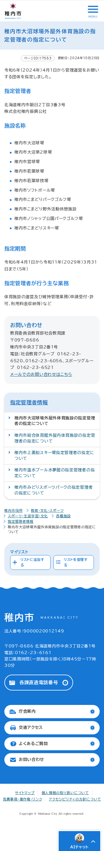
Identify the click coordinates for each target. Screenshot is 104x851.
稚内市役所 (13, 510)
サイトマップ (24, 792)
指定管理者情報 (29, 402)
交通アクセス (31, 727)
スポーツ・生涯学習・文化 (28, 516)
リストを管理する (76, 562)
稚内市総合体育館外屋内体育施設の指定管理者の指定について (54, 438)
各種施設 (63, 516)
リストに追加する (32, 562)
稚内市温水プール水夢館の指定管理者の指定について (54, 473)
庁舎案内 (27, 711)
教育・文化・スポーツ (47, 510)
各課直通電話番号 (38, 682)
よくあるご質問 (33, 744)
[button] (92, 9)
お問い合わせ (31, 759)
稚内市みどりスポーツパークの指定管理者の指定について (53, 490)
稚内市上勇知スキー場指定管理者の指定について (54, 455)
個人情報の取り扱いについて (65, 792)
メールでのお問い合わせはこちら (41, 374)
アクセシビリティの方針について (75, 799)
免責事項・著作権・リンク (22, 799)
